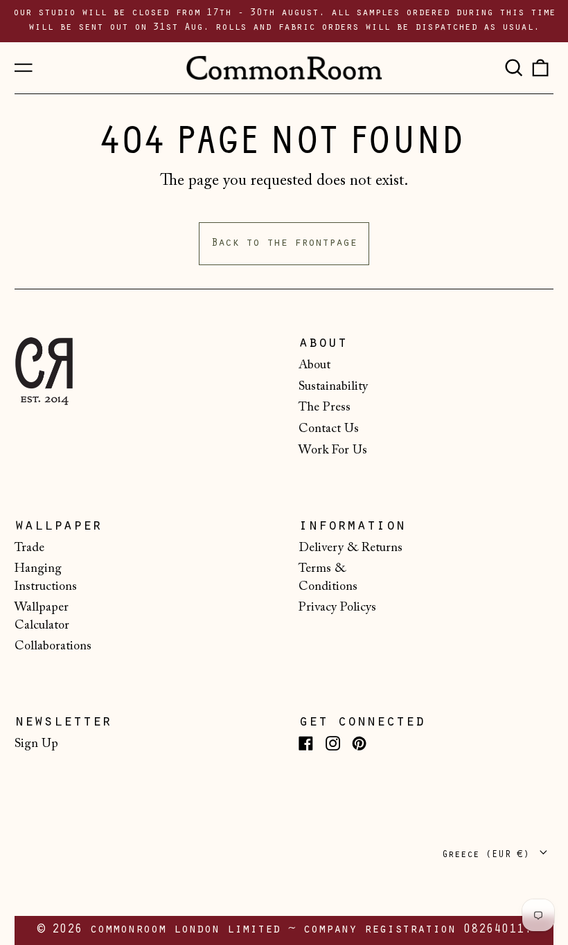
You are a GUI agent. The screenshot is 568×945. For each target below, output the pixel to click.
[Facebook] (306, 743)
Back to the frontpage (284, 244)
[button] (513, 68)
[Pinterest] (359, 743)
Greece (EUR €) (488, 855)
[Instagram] (333, 743)
